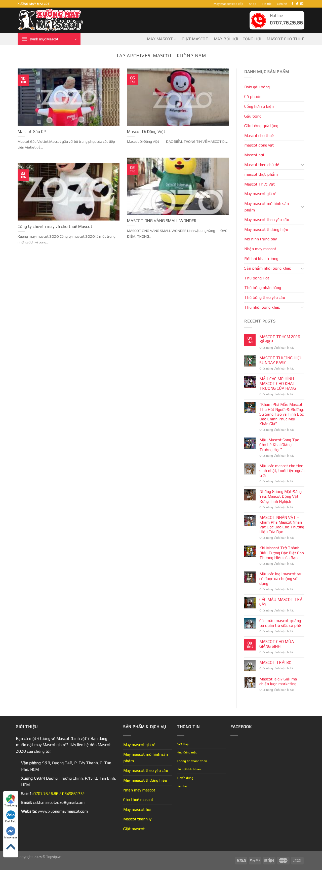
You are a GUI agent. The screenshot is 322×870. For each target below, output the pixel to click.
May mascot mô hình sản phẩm (266, 206)
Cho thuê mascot (138, 799)
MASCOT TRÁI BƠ (275, 662)
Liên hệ (282, 4)
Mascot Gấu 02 (32, 131)
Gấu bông (252, 116)
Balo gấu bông (257, 87)
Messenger (10, 837)
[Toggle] (302, 165)
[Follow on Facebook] (292, 4)
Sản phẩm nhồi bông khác (267, 268)
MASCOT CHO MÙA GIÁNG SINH (276, 644)
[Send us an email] (301, 4)
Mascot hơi (254, 155)
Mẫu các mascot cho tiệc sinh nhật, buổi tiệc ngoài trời (281, 470)
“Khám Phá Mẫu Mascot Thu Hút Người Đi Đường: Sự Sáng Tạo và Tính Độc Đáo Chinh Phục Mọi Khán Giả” (281, 414)
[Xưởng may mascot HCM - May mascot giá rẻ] (51, 20)
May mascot (160, 39)
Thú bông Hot (256, 278)
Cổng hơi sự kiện (259, 106)
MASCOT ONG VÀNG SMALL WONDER (161, 220)
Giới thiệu (183, 744)
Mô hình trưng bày (260, 239)
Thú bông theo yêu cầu (264, 297)
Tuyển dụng (185, 778)
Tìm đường (11, 805)
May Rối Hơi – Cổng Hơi (237, 39)
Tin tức (266, 4)
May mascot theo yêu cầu (266, 219)
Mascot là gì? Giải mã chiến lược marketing (278, 681)
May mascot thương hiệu (266, 229)
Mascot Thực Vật (259, 184)
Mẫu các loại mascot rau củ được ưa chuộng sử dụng (280, 578)
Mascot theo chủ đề (261, 164)
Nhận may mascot (260, 248)
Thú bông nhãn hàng (262, 287)
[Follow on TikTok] (297, 4)
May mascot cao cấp (228, 4)
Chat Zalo (10, 821)
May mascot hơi (137, 809)
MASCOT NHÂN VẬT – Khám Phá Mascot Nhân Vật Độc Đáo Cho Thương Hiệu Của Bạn (281, 524)
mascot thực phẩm (261, 174)
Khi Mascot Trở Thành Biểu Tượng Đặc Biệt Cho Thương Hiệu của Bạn (281, 553)
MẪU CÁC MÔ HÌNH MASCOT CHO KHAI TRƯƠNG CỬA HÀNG (277, 383)
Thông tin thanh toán (192, 761)
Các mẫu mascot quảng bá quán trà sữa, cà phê (280, 623)
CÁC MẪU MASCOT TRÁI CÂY (281, 602)
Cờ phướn (252, 96)
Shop (252, 4)
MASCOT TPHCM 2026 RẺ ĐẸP (279, 339)
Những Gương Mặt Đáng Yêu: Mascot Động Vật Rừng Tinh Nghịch (280, 496)
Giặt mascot (195, 39)
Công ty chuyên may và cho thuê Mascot (55, 226)
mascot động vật (259, 145)
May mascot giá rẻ (260, 193)
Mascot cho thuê (285, 39)
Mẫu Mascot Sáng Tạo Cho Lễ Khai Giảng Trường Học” (279, 445)
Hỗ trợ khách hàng (190, 769)
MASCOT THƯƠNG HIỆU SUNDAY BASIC (281, 360)
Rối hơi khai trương (261, 258)
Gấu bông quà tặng (261, 125)
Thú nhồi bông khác (262, 307)
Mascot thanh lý (137, 819)
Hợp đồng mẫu (187, 752)
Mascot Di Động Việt (146, 131)
